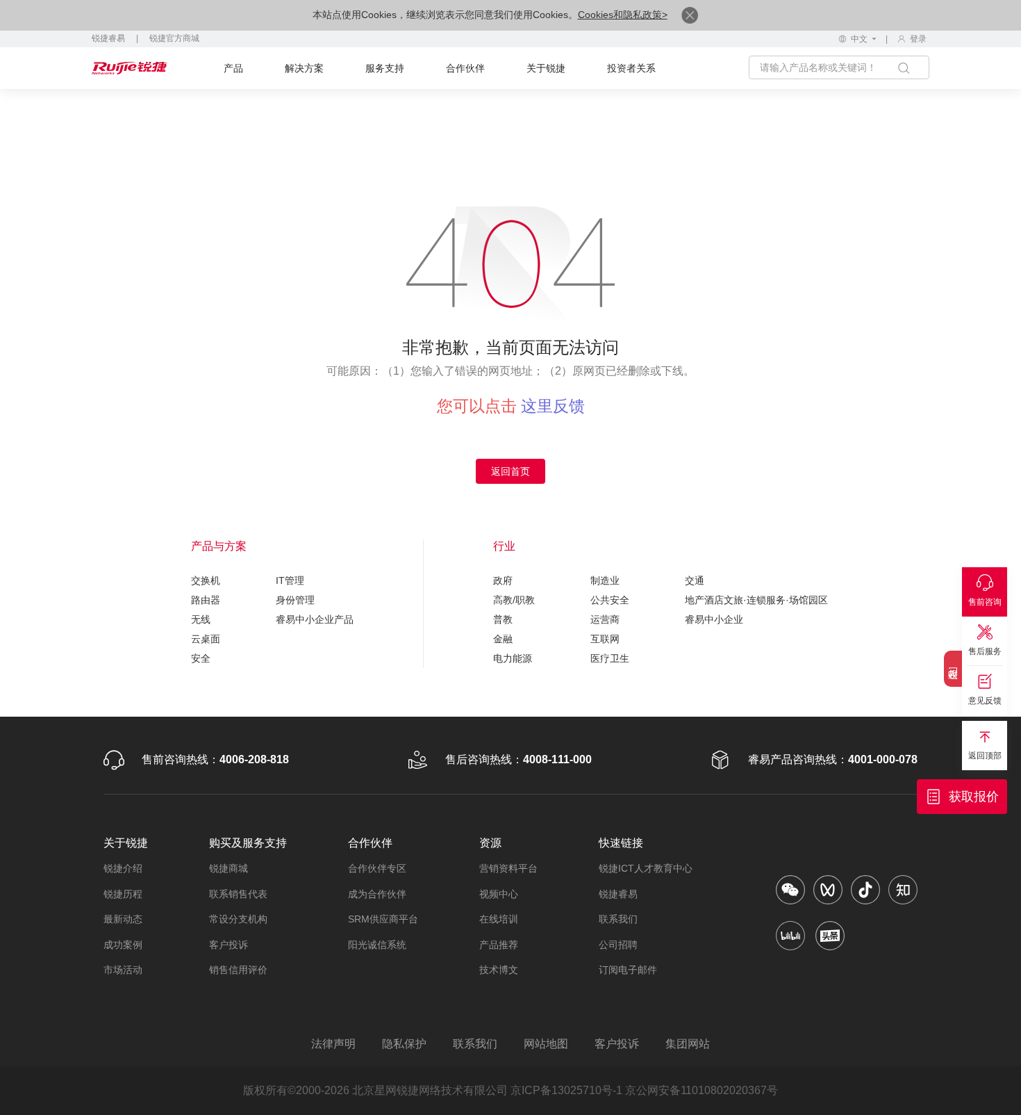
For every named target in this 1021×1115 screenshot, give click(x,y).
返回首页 (510, 471)
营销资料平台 (508, 868)
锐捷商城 (228, 868)
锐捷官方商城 (174, 38)
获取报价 (974, 797)
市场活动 (122, 969)
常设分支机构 (238, 919)
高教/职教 (514, 599)
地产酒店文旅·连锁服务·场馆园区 (756, 599)
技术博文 (498, 969)
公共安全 (609, 599)
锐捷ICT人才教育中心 (645, 868)
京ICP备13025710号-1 (566, 1090)
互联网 (605, 638)
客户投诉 (228, 944)
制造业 (605, 580)
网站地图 (546, 1044)
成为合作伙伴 (377, 894)
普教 (503, 619)
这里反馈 (553, 406)
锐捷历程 (122, 894)
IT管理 (290, 580)
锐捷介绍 (122, 868)
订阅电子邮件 (628, 969)
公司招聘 (618, 944)
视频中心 (498, 894)
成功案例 (122, 944)
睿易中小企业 (714, 619)
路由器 (205, 599)
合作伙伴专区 (377, 868)
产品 (233, 68)
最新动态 (122, 919)
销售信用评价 (238, 969)
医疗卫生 (609, 658)
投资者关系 (631, 68)
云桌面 (205, 638)
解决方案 (304, 68)
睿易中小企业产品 (315, 619)
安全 (200, 658)
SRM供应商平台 (383, 919)
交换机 (205, 580)
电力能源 (512, 658)
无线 (200, 619)
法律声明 (333, 1044)
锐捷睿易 (108, 38)
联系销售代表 (238, 894)
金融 (503, 638)
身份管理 (295, 599)
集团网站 (687, 1044)
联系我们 (618, 919)
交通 (694, 580)
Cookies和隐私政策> (622, 14)
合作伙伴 (465, 68)
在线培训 (498, 919)
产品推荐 (498, 944)
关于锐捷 (545, 68)
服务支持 (384, 68)
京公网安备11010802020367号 (701, 1090)
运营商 (605, 619)
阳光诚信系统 (377, 944)
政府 (503, 580)
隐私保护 (404, 1044)
